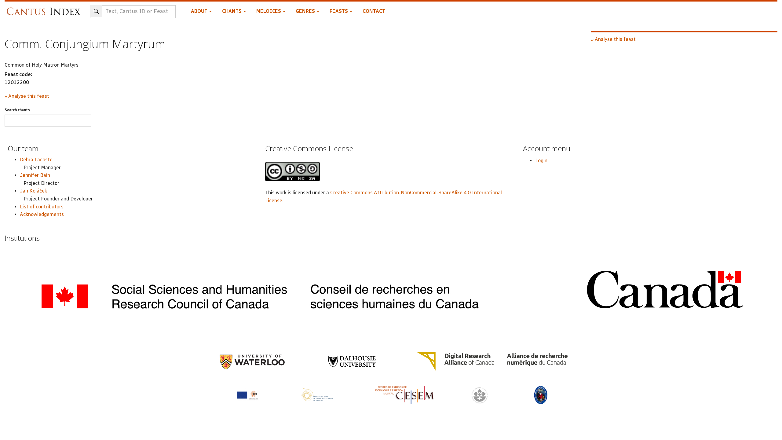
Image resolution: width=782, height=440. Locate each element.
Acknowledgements (42, 214)
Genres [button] (306, 11)
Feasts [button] (339, 11)
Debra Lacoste (36, 160)
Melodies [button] (269, 11)
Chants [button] (232, 11)
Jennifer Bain (35, 175)
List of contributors (42, 207)
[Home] (45, 8)
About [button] (200, 11)
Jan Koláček (33, 191)
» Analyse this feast (27, 96)
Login (541, 160)
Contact (374, 11)
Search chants (17, 110)
